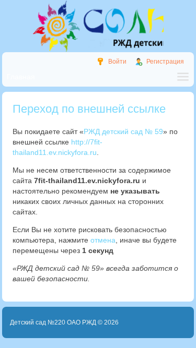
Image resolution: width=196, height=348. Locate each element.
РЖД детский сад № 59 (123, 131)
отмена (103, 240)
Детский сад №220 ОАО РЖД (53, 322)
